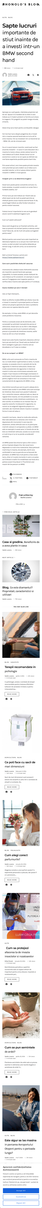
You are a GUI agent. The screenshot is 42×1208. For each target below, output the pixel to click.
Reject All (21, 1203)
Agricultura (10, 757)
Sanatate (15, 662)
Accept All (21, 1191)
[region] (21, 1185)
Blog (10, 17)
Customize (21, 1197)
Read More (12, 694)
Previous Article (11, 512)
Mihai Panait (9, 961)
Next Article (8, 557)
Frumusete (15, 850)
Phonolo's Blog (21, 4)
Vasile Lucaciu (12, 74)
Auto (4, 17)
